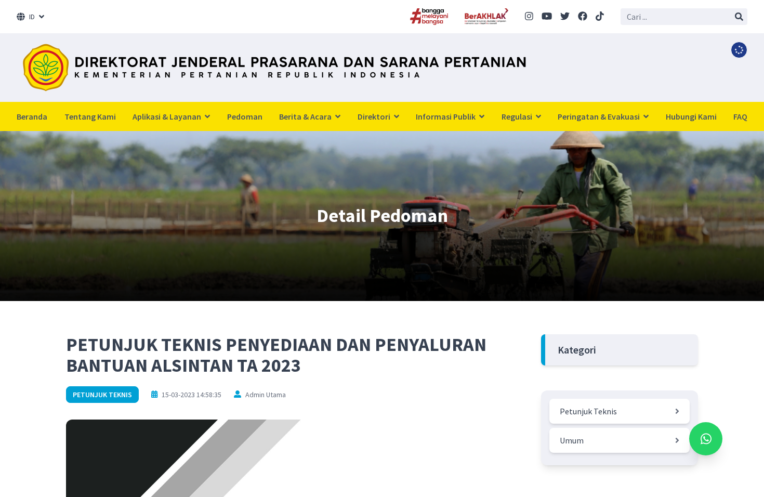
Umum (572, 440)
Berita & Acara (306, 116)
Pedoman (244, 116)
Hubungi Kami (691, 116)
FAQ (740, 116)
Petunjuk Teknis (102, 394)
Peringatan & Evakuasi (599, 116)
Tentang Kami (90, 116)
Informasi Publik (446, 116)
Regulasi (518, 116)
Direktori (375, 116)
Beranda (32, 116)
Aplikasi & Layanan (168, 116)
